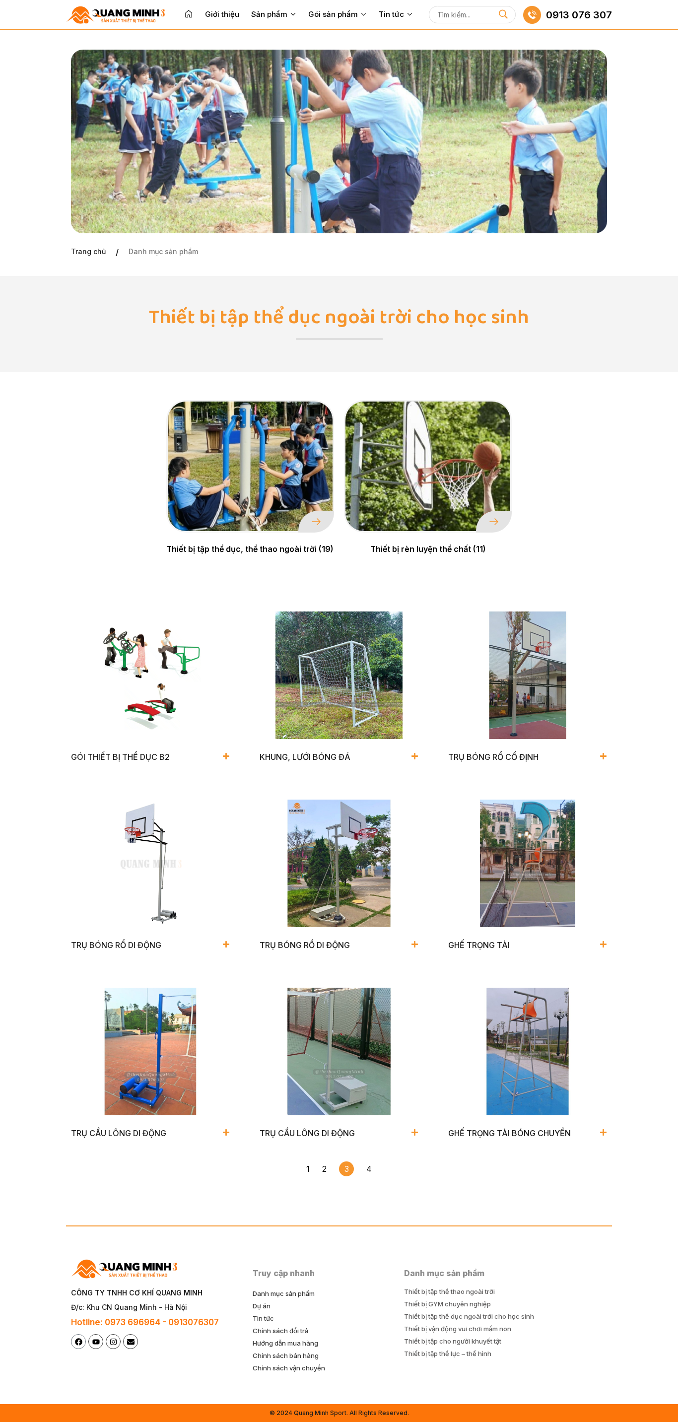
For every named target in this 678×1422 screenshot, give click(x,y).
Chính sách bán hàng (286, 1355)
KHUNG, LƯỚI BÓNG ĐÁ (305, 757)
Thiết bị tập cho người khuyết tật (452, 1341)
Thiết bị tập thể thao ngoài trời (449, 1291)
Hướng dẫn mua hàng (285, 1343)
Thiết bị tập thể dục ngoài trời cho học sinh (469, 1316)
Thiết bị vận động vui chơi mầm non (457, 1329)
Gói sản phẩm (333, 14)
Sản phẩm (269, 14)
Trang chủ (88, 251)
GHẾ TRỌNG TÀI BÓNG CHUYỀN (509, 1133)
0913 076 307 (579, 15)
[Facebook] (78, 1341)
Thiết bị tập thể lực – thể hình (447, 1353)
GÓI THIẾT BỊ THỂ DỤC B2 (120, 757)
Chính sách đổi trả (280, 1331)
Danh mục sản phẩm (284, 1293)
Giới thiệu (222, 14)
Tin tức (391, 14)
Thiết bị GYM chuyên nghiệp (447, 1304)
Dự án (262, 1306)
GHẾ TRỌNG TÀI (479, 945)
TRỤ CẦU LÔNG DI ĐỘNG (118, 1133)
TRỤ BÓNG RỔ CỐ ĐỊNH (493, 757)
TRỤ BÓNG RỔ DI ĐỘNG (116, 945)
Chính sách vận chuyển (289, 1368)
